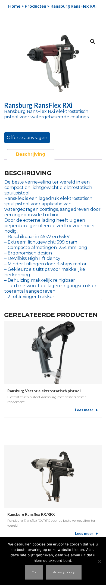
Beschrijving (30, 154)
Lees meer (84, 409)
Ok (34, 572)
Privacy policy (64, 572)
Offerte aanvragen (27, 137)
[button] (93, 41)
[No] (99, 561)
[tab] (30, 154)
